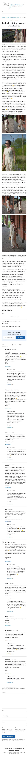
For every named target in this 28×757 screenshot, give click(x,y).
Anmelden (17, 750)
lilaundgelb (7, 659)
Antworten (8, 366)
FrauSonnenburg (9, 389)
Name (3, 710)
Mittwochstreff (20, 302)
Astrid (6, 432)
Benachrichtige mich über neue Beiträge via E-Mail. (20, 730)
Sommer (17, 17)
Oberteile (12, 17)
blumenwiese (8, 349)
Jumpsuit (16, 316)
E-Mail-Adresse (5, 716)
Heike (6, 616)
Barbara (7, 465)
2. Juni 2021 (14, 349)
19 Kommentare (14, 19)
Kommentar (4, 692)
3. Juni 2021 (11, 616)
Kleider (7, 17)
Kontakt (11, 748)
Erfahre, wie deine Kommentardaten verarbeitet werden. (12, 740)
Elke (6, 509)
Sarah (6, 583)
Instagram (15, 748)
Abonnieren (20, 337)
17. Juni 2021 (12, 369)
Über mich (6, 748)
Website (3, 721)
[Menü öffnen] (2, 12)
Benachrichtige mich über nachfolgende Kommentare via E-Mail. (7, 731)
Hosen (3, 17)
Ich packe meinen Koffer (15, 326)
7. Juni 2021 (13, 659)
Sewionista (7, 542)
